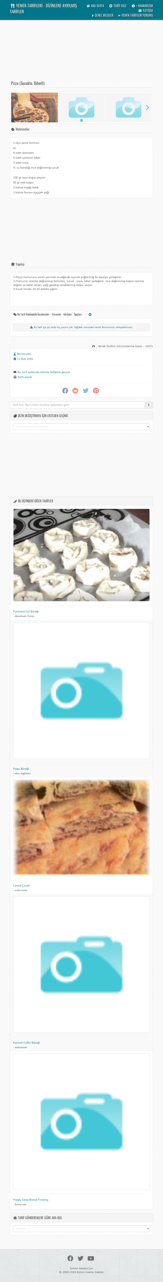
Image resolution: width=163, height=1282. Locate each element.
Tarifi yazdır (24, 377)
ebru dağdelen (23, 773)
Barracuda (24, 354)
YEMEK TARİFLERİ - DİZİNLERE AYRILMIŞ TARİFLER (43, 8)
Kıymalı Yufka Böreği (26, 1042)
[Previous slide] (15, 107)
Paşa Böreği (21, 769)
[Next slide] (147, 107)
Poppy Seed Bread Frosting (30, 1199)
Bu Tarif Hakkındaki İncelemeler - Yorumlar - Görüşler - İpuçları (49, 314)
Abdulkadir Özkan (24, 616)
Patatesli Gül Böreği (26, 611)
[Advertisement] (81, 52)
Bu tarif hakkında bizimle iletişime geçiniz (43, 372)
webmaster (21, 890)
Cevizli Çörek (21, 885)
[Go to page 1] (81, 120)
